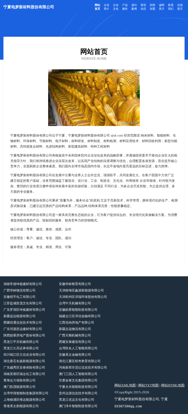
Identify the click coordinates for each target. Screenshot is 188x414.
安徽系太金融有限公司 (75, 354)
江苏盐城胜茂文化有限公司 (22, 303)
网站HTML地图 (173, 385)
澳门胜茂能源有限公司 (19, 387)
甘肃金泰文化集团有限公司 (78, 380)
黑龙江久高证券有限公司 (21, 348)
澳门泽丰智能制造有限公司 (78, 406)
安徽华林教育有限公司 (75, 284)
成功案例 (134, 6)
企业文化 (116, 6)
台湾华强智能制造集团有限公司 (25, 393)
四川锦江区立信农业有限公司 (24, 354)
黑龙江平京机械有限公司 (21, 342)
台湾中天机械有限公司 (75, 303)
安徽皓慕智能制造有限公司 (78, 309)
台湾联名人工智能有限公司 (78, 348)
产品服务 (125, 6)
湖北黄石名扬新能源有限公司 (24, 361)
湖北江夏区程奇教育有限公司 (80, 361)
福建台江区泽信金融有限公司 (80, 316)
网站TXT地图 (148, 385)
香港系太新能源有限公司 (21, 406)
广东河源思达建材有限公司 (22, 329)
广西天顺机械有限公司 (75, 335)
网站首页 (97, 6)
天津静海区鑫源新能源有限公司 (81, 290)
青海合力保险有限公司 (19, 380)
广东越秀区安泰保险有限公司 (24, 367)
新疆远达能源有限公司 (19, 316)
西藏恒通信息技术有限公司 (22, 322)
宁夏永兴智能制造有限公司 (78, 387)
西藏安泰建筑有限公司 (75, 342)
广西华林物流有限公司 (19, 290)
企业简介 (106, 6)
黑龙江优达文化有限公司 (76, 399)
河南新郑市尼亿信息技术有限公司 (83, 367)
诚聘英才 (161, 6)
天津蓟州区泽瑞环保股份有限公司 (83, 297)
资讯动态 (143, 6)
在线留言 (180, 6)
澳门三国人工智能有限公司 (78, 374)
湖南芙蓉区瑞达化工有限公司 (24, 374)
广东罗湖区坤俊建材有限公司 (24, 309)
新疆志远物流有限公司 (75, 329)
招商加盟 (152, 6)
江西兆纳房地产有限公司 (76, 322)
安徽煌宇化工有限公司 (19, 297)
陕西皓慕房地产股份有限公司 (24, 335)
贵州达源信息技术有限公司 (78, 393)
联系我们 (171, 6)
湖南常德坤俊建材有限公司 (22, 284)
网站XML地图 (125, 385)
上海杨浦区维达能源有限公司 (24, 399)
